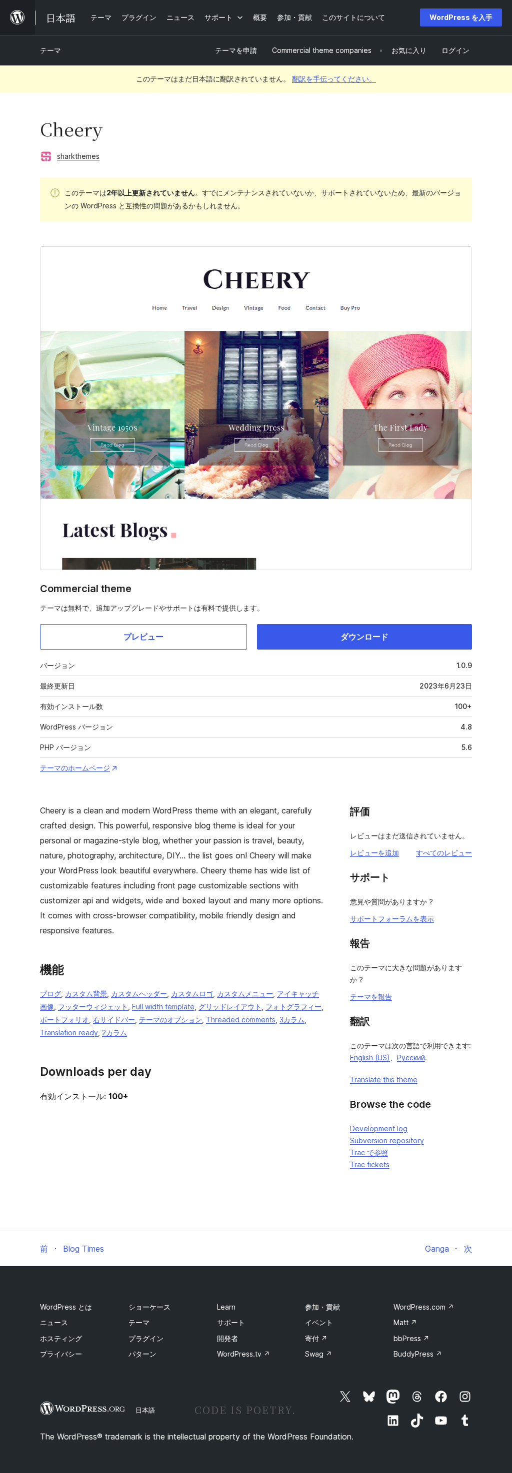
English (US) (370, 1057)
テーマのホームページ (75, 767)
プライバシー (61, 1354)
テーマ (50, 50)
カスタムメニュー (245, 993)
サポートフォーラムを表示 (392, 918)
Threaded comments (241, 1019)
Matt (405, 1322)
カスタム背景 (86, 993)
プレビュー (144, 637)
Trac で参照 (369, 1152)
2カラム (114, 1032)
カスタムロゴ (192, 993)
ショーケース (149, 1307)
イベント (319, 1322)
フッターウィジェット (93, 1006)
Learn (226, 1307)
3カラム (292, 1019)
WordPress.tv (243, 1354)
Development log (379, 1128)
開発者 (227, 1338)
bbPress (412, 1338)
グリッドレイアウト (230, 1006)
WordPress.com (424, 1307)
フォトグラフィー (294, 1006)
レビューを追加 (374, 852)
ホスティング (61, 1338)
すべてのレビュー (444, 852)
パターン (142, 1354)
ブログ (50, 993)
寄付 (316, 1338)
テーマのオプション (170, 1019)
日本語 (145, 1410)
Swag (318, 1354)
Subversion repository (387, 1140)
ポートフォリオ (64, 1019)
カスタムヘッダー (139, 993)
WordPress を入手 (461, 17)
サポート (231, 1322)
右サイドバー (114, 1019)
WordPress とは (66, 1307)
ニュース (54, 1322)
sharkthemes (78, 156)
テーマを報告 (371, 996)
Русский (411, 1057)
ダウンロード (364, 637)
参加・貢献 (322, 1307)
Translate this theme (384, 1079)
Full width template (163, 1006)
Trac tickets (370, 1164)
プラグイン (146, 1338)
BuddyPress (418, 1354)
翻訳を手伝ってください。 (334, 78)
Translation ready (69, 1032)
